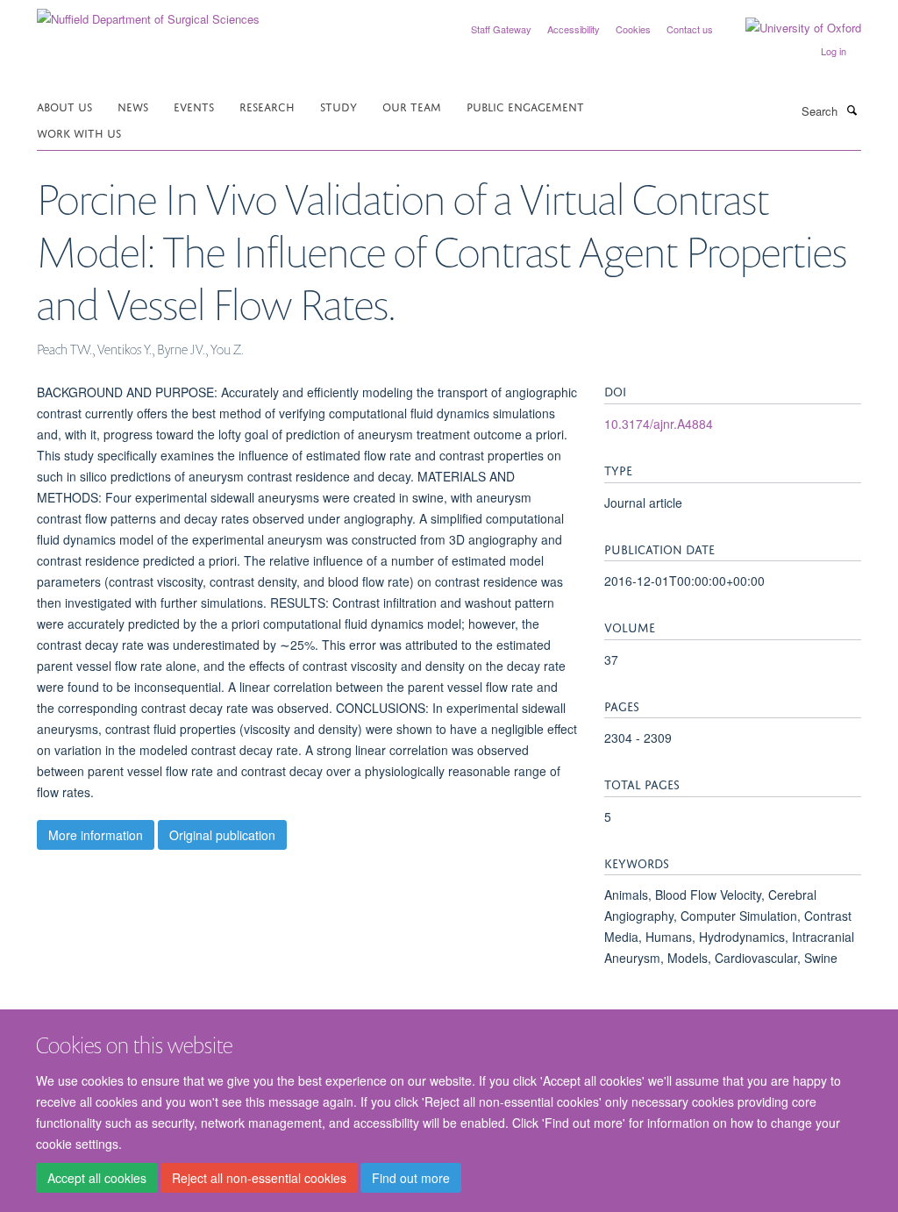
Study (338, 105)
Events (194, 105)
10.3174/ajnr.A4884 (658, 423)
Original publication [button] (222, 835)
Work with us (79, 132)
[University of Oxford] (790, 28)
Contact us (689, 29)
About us (64, 105)
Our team (411, 105)
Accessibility (573, 29)
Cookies (633, 29)
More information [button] (95, 835)
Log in (833, 51)
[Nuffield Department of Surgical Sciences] (148, 12)
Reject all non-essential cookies (259, 1178)
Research (267, 105)
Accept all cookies (96, 1178)
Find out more (411, 1178)
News (133, 105)
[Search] (851, 109)
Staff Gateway (501, 29)
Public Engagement (525, 105)
